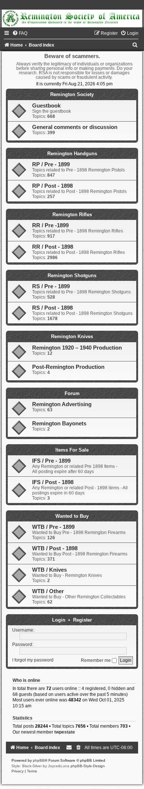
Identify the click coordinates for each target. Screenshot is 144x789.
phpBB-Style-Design (88, 766)
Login (58, 620)
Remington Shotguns (72, 275)
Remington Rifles (72, 214)
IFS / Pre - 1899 (51, 461)
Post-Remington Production (68, 367)
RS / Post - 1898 (52, 308)
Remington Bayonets (59, 423)
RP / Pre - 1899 (51, 164)
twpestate (64, 732)
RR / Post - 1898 (52, 247)
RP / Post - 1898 (52, 186)
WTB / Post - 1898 (55, 548)
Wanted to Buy (72, 516)
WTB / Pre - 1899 (53, 527)
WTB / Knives (49, 570)
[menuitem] (19, 33)
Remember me (96, 660)
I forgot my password (33, 660)
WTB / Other (48, 591)
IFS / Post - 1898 (52, 482)
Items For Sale (72, 450)
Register (82, 620)
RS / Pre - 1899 (51, 286)
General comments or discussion (74, 127)
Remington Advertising (62, 404)
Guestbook (46, 106)
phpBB (39, 760)
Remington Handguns (72, 153)
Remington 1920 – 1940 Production (77, 348)
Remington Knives (72, 336)
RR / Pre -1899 (50, 225)
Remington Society (72, 94)
